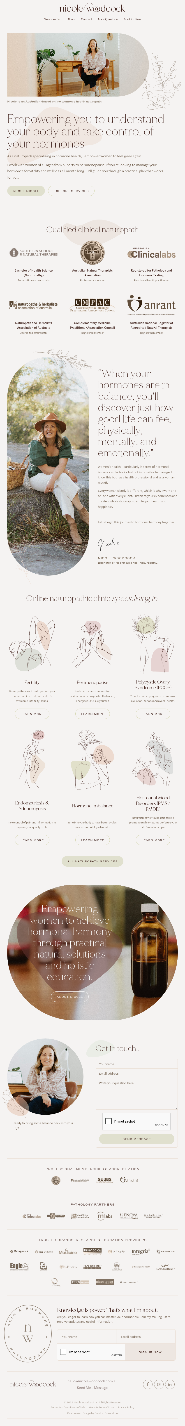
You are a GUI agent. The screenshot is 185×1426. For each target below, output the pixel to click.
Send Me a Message (92, 1387)
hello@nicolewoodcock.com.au (92, 1380)
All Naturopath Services (92, 861)
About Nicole (26, 191)
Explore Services (71, 191)
